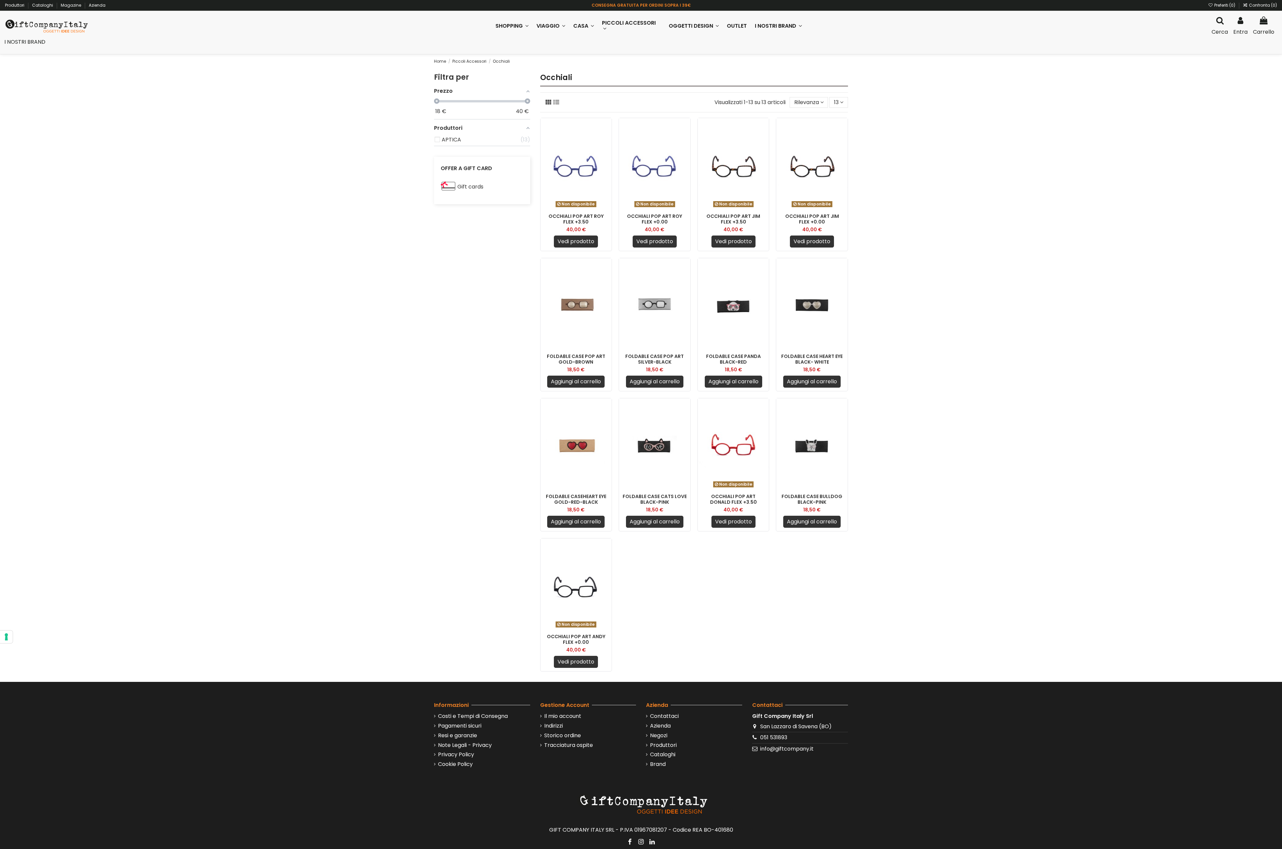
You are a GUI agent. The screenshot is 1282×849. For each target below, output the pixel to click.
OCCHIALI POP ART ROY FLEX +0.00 (654, 219)
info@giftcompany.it (787, 749)
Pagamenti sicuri (459, 726)
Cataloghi (43, 5)
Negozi (658, 735)
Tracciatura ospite (568, 745)
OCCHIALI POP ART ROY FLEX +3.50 (576, 219)
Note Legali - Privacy (465, 745)
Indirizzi (553, 726)
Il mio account (562, 716)
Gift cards (470, 186)
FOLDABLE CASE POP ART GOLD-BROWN (576, 359)
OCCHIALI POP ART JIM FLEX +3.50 (733, 219)
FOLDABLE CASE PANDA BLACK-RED (733, 359)
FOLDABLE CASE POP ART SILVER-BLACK (654, 359)
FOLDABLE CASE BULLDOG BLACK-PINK (812, 499)
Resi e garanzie (457, 735)
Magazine (71, 5)
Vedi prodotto (576, 241)
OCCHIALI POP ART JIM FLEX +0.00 (812, 219)
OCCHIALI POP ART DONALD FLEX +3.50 (733, 499)
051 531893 (773, 737)
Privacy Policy (456, 754)
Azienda (97, 5)
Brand (658, 764)
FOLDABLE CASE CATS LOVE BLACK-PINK (655, 499)
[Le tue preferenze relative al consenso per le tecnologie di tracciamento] (6, 636)
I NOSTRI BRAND (24, 42)
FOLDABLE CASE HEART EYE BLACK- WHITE (812, 359)
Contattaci (664, 716)
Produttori (15, 5)
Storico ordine (562, 735)
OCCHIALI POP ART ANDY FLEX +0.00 (576, 639)
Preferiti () (1224, 5)
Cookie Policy (455, 764)
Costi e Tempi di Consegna (473, 716)
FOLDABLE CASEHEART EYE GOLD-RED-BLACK (576, 499)
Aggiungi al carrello (576, 381)
